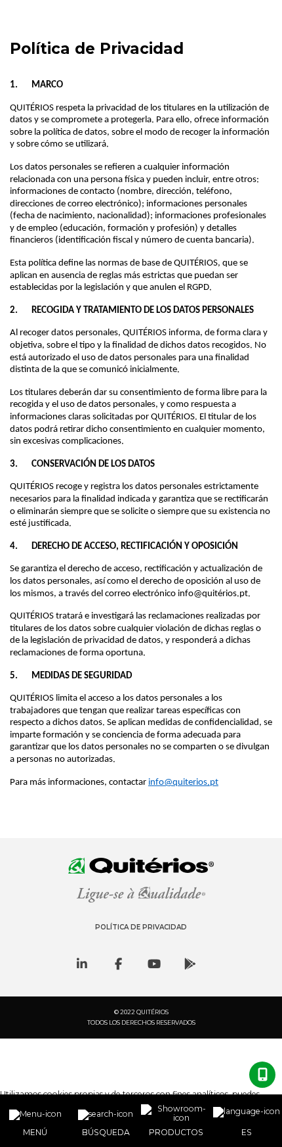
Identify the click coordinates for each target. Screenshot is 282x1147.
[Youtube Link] (154, 963)
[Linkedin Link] (82, 963)
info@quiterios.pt (183, 782)
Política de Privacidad (141, 927)
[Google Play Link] (190, 963)
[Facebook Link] (118, 963)
